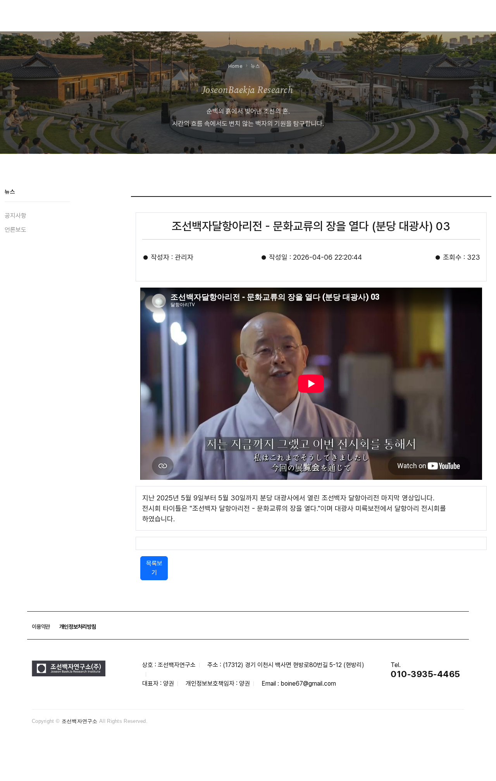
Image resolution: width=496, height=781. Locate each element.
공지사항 (15, 215)
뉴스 (255, 66)
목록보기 (154, 568)
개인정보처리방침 (77, 626)
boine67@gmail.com (308, 683)
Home (235, 66)
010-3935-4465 (425, 674)
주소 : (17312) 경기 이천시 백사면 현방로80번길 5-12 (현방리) (285, 665)
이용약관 (41, 626)
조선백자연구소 (80, 721)
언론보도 (15, 229)
